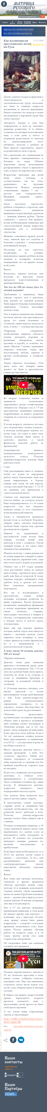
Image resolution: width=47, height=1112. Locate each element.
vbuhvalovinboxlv (11, 1068)
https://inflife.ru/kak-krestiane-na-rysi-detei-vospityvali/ (23, 1020)
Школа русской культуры (18, 29)
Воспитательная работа (18, 33)
